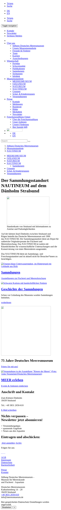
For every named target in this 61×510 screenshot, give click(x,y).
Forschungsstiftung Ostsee (18, 117)
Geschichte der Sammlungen (22, 289)
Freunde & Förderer (21, 51)
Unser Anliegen (19, 122)
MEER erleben (12, 380)
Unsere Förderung (20, 124)
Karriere (16, 56)
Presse (9, 99)
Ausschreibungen (20, 58)
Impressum (6, 460)
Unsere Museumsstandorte (24, 48)
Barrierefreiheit (8, 465)
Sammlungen (18, 71)
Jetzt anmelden (8, 443)
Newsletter (17, 114)
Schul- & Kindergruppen (23, 94)
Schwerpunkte (18, 66)
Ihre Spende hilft (19, 127)
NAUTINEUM (19, 89)
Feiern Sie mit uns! (9, 366)
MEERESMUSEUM (22, 81)
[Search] (29, 141)
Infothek (16, 76)
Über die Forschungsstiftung (25, 119)
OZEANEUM (19, 84)
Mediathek (17, 112)
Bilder (15, 109)
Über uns (11, 43)
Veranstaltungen (19, 96)
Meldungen (17, 104)
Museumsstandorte (15, 79)
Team (14, 53)
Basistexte (17, 107)
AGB (3, 457)
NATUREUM (18, 86)
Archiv (18, 443)
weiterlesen (6, 302)
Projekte (16, 63)
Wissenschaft (12, 61)
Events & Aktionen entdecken (14, 386)
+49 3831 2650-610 (10, 494)
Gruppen (16, 91)
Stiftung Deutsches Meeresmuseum (28, 45)
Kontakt (16, 101)
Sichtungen (17, 73)
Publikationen (18, 68)
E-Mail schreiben (8, 410)
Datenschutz (6, 462)
